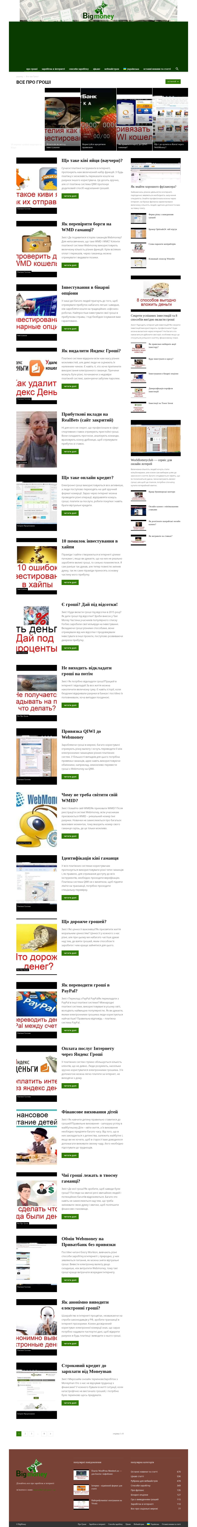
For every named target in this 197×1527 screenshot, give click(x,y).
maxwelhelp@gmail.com (44, 1490)
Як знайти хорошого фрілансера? (153, 186)
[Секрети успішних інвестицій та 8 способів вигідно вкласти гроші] (156, 294)
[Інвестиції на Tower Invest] (138, 407)
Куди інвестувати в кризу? (161, 359)
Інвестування (22, 335)
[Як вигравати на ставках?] (138, 540)
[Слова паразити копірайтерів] (138, 248)
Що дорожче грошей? (84, 921)
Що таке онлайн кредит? (88, 477)
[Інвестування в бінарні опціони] (138, 377)
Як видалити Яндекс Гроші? (91, 350)
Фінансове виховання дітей (90, 1111)
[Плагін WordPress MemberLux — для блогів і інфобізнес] (81, 1474)
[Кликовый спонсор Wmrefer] (138, 262)
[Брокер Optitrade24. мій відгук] (138, 233)
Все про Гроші (22, 716)
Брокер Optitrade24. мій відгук (163, 229)
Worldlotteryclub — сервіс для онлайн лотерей (151, 462)
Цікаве (96, 69)
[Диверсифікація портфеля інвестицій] (138, 392)
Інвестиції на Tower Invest (161, 403)
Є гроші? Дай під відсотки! (90, 604)
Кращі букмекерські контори (162, 492)
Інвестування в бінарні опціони (163, 374)
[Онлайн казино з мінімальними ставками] (138, 510)
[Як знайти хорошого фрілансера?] (156, 170)
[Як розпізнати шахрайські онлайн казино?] (138, 525)
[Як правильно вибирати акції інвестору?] (138, 348)
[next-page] (50, 1433)
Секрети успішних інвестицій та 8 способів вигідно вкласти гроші (154, 317)
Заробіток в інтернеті (53, 69)
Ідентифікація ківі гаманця (90, 858)
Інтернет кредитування (26, 526)
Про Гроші (31, 69)
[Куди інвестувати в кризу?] (138, 362)
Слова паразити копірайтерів (162, 244)
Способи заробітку (79, 69)
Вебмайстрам (112, 69)
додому (19, 76)
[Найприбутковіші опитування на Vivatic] (81, 1504)
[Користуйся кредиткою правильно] (98, 119)
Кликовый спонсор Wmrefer (162, 259)
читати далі (70, 196)
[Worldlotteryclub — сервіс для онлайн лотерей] (156, 438)
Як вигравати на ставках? (160, 536)
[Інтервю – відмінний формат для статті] (81, 1489)
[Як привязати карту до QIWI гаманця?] (134, 119)
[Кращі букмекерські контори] (138, 495)
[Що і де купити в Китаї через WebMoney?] (170, 119)
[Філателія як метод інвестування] (62, 119)
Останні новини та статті (157, 69)
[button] (177, 69)
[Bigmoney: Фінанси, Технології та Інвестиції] (98, 10)
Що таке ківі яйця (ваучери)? (92, 160)
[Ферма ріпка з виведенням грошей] (138, 218)
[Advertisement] (98, 43)
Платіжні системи (24, 209)
